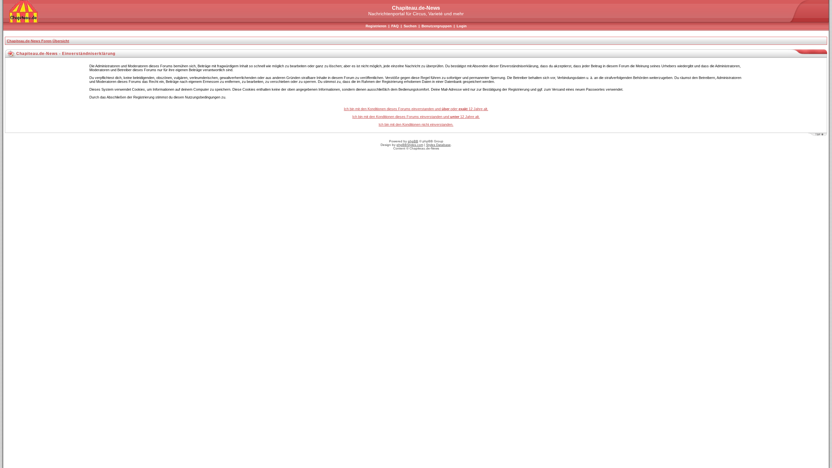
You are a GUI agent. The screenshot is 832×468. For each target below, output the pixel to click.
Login (462, 26)
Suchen (410, 26)
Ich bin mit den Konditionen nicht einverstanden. (416, 124)
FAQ (395, 26)
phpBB (413, 141)
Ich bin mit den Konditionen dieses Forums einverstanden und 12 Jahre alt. (416, 117)
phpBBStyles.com (409, 145)
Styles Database (438, 145)
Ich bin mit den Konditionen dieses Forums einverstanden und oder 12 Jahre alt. (416, 109)
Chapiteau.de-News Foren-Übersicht (38, 41)
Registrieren (376, 26)
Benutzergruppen (437, 26)
